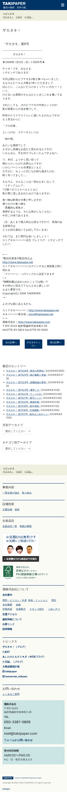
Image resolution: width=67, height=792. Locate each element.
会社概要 (7, 604)
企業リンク (8, 624)
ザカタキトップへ (33, 344)
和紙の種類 (26, 526)
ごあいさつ (54, 609)
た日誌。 (29, 17)
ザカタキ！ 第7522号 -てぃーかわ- (24, 394)
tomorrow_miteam (16, 676)
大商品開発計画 (11, 666)
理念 (53, 600)
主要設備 (7, 509)
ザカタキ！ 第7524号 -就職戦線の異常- (26, 382)
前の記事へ (55, 342)
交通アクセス (9, 614)
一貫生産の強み (11, 492)
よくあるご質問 (11, 694)
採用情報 (7, 629)
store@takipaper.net (40, 314)
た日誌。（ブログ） (13, 661)
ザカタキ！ (8, 17)
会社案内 (7, 594)
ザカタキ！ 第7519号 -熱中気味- (23, 406)
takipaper (11, 671)
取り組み (27, 492)
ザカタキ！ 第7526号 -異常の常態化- (25, 370)
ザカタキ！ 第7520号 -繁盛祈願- (23, 402)
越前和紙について (12, 619)
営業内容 (7, 609)
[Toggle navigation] (61, 4)
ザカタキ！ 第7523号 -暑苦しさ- (23, 390)
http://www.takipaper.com (34, 322)
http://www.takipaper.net (17, 262)
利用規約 (6, 789)
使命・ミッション (38, 600)
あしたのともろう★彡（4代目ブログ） (24, 656)
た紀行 (19, 17)
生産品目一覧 (9, 526)
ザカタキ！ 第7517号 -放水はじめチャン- (27, 414)
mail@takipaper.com (20, 733)
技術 (17, 509)
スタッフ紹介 (36, 609)
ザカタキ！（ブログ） (14, 646)
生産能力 (21, 609)
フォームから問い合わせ (18, 740)
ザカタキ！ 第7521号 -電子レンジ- (24, 397)
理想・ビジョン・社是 (14, 600)
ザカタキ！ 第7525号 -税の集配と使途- (26, 374)
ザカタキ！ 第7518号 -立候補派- (23, 410)
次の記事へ (11, 342)
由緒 (18, 604)
